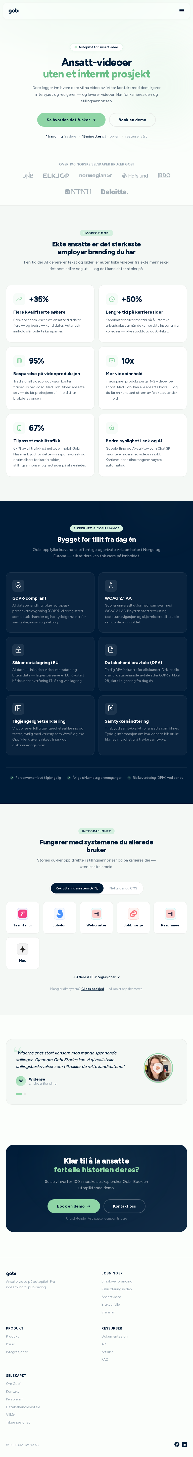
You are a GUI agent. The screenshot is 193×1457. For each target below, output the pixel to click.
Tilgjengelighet (18, 1422)
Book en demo (132, 119)
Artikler (107, 1352)
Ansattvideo (111, 1297)
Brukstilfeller (111, 1304)
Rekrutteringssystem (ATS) (77, 888)
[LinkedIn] (184, 1445)
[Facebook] (176, 1445)
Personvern (15, 1399)
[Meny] (181, 11)
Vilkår (10, 1414)
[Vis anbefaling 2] (23, 1094)
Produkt (12, 1336)
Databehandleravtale (23, 1407)
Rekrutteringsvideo (117, 1289)
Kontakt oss (124, 1206)
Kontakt (12, 1391)
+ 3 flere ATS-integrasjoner (94, 977)
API (104, 1344)
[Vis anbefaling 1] (17, 1094)
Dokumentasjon (115, 1336)
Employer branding (117, 1281)
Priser (10, 1344)
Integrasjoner (17, 1352)
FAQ (105, 1359)
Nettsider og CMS (123, 888)
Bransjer (108, 1312)
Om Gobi (13, 1384)
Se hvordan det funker (68, 119)
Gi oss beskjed (92, 989)
